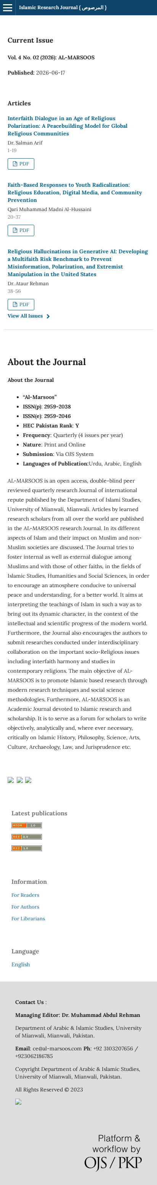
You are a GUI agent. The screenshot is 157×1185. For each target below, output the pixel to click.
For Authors (25, 907)
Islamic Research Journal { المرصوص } (63, 7)
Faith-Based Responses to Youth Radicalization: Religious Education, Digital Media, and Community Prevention (75, 192)
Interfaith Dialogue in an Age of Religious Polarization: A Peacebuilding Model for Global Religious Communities (67, 126)
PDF (23, 163)
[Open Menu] (7, 7)
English (20, 964)
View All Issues (25, 316)
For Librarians (28, 918)
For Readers (25, 895)
